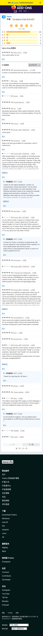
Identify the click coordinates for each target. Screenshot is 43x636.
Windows (6, 518)
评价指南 (5, 504)
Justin (16, 437)
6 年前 (33, 345)
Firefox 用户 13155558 (21, 345)
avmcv (16, 123)
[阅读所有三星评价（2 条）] (22, 37)
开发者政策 (6, 489)
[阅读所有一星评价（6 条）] (22, 43)
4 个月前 (32, 70)
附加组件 (5, 471)
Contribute (6, 576)
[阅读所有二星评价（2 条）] (22, 40)
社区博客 (5, 493)
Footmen (17, 141)
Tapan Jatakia (18, 392)
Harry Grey (17, 52)
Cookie (10, 613)
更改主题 (5, 628)
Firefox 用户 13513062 (21, 217)
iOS (3, 526)
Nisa (15, 398)
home (16, 96)
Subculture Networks (21, 70)
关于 (4, 474)
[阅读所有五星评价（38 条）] (22, 32)
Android (5, 530)
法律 (17, 613)
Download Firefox (9, 515)
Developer (6, 580)
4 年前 (33, 290)
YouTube (5, 594)
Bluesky (5, 601)
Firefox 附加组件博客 (10, 478)
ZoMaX (16, 430)
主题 (20, 11)
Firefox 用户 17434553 (21, 290)
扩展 (15, 11)
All (3, 537)
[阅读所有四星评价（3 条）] (22, 34)
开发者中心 (6, 486)
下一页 (31, 445)
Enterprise (6, 562)
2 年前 (25, 52)
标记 (3, 59)
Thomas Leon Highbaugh (22, 273)
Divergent (17, 260)
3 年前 (33, 153)
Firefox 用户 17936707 (21, 266)
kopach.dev (18, 339)
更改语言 (5, 625)
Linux (4, 533)
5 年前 (26, 339)
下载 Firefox (15, 3)
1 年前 (21, 81)
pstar (15, 81)
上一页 (12, 445)
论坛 (4, 497)
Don (15, 333)
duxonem (17, 211)
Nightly (5, 547)
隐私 (3, 613)
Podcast (5, 605)
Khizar (16, 386)
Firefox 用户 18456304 (21, 130)
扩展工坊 (5, 482)
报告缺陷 (5, 501)
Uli (15, 108)
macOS (5, 522)
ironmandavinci (19, 102)
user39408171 (19, 318)
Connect (5, 572)
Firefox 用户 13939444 (21, 153)
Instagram (6, 590)
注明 (9, 616)
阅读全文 (5, 172)
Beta (4, 551)
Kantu (9, 16)
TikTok (5, 597)
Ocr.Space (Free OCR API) (23, 19)
